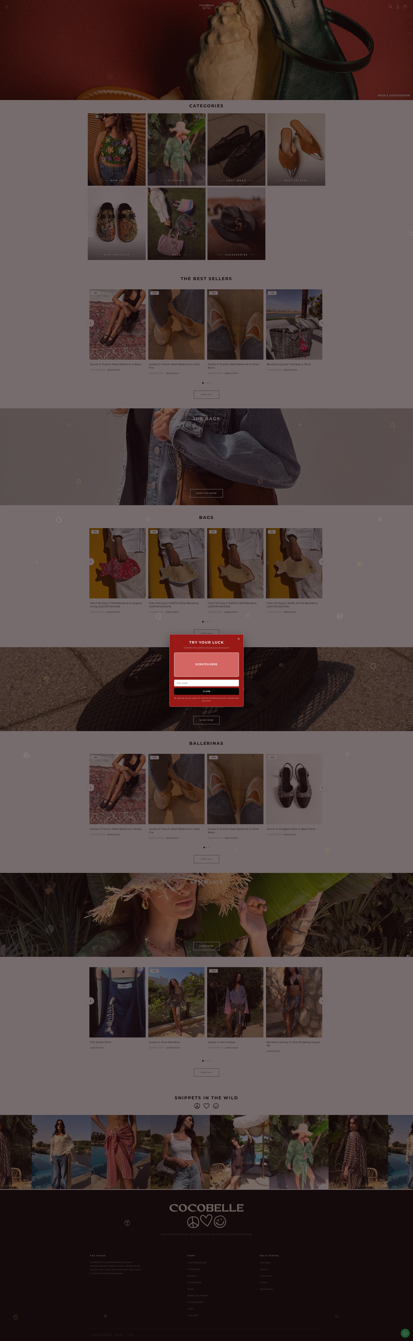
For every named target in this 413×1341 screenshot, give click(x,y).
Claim (206, 691)
